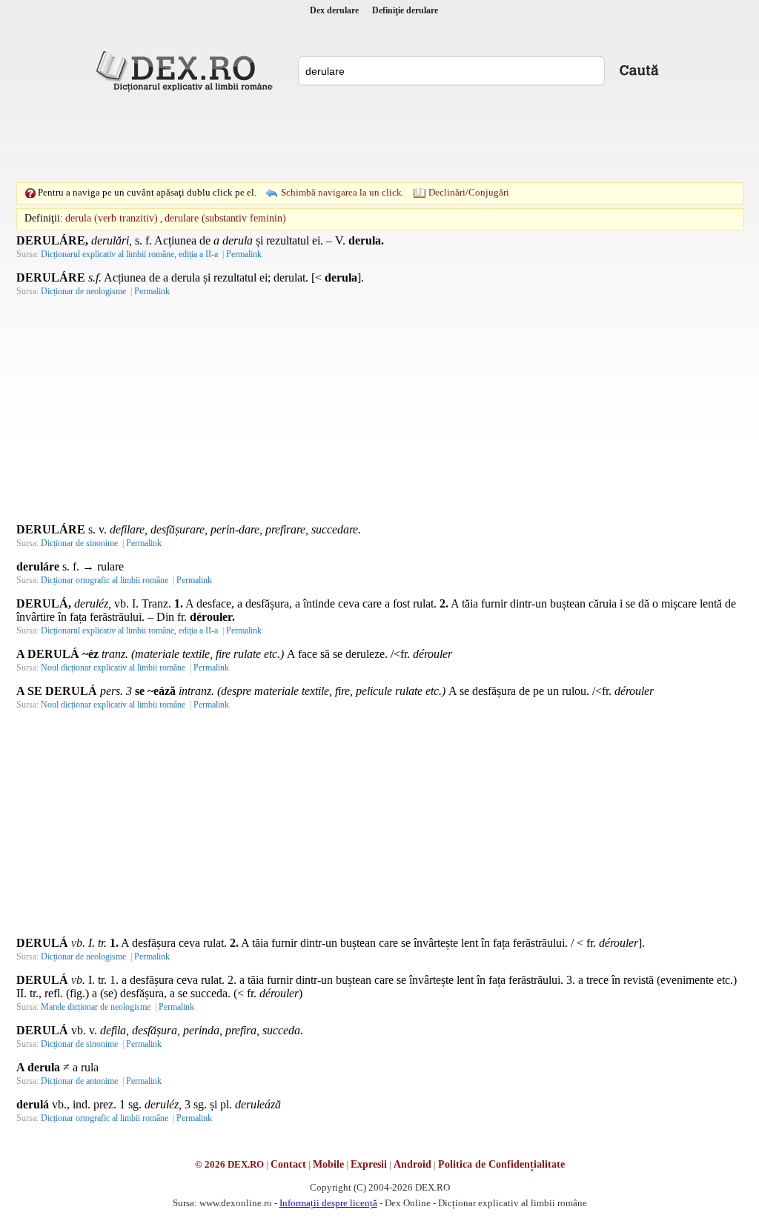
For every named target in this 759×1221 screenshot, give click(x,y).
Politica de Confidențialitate (501, 1164)
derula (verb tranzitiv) (111, 218)
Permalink (244, 254)
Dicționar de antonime (79, 1081)
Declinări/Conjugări (468, 192)
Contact (288, 1164)
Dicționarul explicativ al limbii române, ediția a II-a (129, 254)
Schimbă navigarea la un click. (342, 192)
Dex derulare (334, 10)
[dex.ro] (186, 70)
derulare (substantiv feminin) (225, 218)
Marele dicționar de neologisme (95, 1007)
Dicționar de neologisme (83, 291)
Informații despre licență (328, 1202)
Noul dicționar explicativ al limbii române (113, 667)
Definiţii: (43, 218)
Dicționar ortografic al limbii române (104, 580)
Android (412, 1164)
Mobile (328, 1164)
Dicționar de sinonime (79, 543)
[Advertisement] (379, 137)
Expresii (369, 1164)
